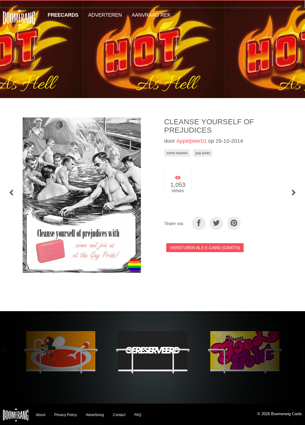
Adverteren (105, 15)
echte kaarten (177, 153)
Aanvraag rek (151, 15)
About (40, 415)
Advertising (95, 415)
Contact (119, 415)
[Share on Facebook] (199, 223)
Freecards (63, 15)
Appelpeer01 (191, 141)
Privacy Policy (65, 415)
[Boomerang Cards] (19, 21)
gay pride (202, 153)
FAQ (137, 415)
